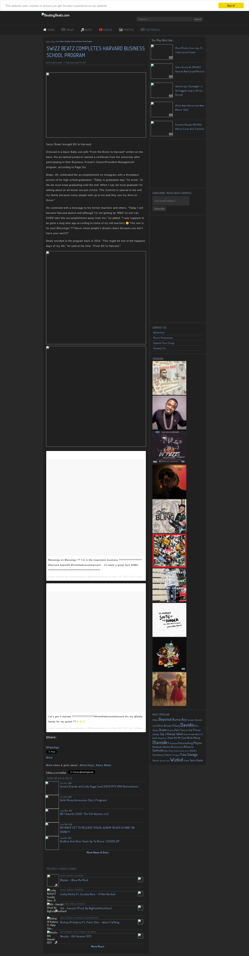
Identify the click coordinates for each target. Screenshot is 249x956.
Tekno (168, 754)
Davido (187, 725)
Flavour (184, 730)
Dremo (170, 730)
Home (48, 41)
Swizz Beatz (103, 765)
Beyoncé (165, 719)
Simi (187, 751)
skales (193, 750)
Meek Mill (173, 737)
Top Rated (79, 876)
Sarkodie (158, 750)
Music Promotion (163, 337)
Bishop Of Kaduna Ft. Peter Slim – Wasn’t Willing (89, 922)
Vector (155, 760)
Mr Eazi (182, 737)
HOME (51, 30)
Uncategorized (92, 918)
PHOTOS (129, 30)
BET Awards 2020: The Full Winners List (84, 814)
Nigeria (70, 876)
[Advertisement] (177, 163)
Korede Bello (194, 734)
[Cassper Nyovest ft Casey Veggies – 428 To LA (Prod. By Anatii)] (169, 601)
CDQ (154, 726)
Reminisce (177, 746)
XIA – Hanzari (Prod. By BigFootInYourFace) (86, 908)
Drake (163, 730)
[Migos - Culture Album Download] (169, 670)
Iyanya (155, 734)
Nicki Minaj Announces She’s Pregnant (83, 800)
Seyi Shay (168, 750)
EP (61, 932)
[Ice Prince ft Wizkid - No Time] (169, 428)
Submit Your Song (163, 343)
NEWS (70, 30)
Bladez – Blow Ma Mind (74, 880)
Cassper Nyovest (194, 720)
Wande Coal (165, 760)
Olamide (160, 742)
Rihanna (189, 746)
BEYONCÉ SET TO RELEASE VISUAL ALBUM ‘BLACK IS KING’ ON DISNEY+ (97, 830)
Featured (64, 904)
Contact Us (159, 348)
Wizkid (176, 760)
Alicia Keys (87, 765)
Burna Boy (179, 719)
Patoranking (185, 743)
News (53, 41)
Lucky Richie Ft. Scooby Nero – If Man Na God (87, 894)
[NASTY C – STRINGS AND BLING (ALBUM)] (169, 532)
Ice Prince (195, 730)
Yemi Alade (196, 760)
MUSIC (88, 30)
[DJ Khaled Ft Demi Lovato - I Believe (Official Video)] (169, 705)
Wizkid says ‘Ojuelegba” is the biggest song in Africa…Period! (189, 90)
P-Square (173, 743)
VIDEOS (107, 30)
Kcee (186, 734)
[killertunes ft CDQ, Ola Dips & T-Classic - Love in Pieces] (169, 463)
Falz (176, 730)
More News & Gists (98, 852)
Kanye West (175, 734)
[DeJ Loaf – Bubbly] (169, 497)
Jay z (163, 734)
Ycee (186, 760)
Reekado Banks (161, 746)
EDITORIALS (153, 30)
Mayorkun (162, 738)
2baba (155, 719)
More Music (98, 946)
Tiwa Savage (189, 754)
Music (63, 876)
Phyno (197, 743)
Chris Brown (164, 725)
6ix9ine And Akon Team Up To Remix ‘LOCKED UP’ (90, 841)
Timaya (176, 755)
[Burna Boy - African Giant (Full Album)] (169, 394)
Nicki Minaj (193, 737)
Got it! (231, 5)
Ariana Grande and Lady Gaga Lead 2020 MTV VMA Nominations (99, 786)
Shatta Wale (179, 751)
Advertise (159, 332)
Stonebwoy (158, 754)
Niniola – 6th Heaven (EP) (75, 936)
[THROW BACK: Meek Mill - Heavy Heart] (169, 566)
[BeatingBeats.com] (56, 15)
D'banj (176, 725)
